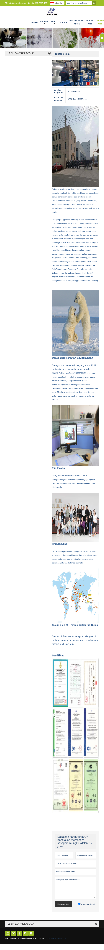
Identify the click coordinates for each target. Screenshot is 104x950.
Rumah (34, 22)
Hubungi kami (90, 22)
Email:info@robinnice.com (56, 938)
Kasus (63, 22)
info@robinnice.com (17, 3)
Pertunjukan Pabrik (76, 22)
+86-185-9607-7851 (39, 3)
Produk (44, 22)
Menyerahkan (63, 904)
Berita (54, 22)
